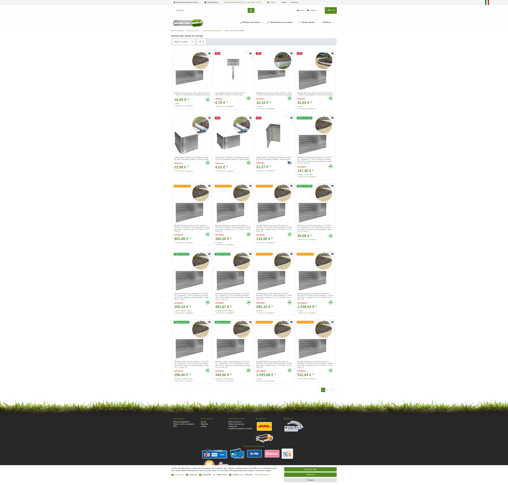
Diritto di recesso (234, 422)
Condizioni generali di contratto (240, 429)
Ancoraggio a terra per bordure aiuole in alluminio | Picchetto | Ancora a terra (230, 94)
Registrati (204, 424)
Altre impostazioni (262, 475)
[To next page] (335, 390)
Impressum (232, 426)
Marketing (207, 475)
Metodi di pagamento (181, 422)
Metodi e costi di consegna (183, 424)
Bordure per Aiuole (251, 22)
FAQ (175, 426)
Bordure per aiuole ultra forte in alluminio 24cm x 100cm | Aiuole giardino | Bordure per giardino (315, 94)
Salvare (310, 480)
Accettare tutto (310, 469)
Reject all (310, 474)
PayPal (236, 475)
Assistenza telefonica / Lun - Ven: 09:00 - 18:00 (244, 2)
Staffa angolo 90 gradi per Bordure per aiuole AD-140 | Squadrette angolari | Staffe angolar (232, 158)
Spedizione (189, 106)
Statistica (193, 475)
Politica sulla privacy (236, 424)
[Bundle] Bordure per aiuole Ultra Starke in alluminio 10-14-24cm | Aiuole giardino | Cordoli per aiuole (192, 228)
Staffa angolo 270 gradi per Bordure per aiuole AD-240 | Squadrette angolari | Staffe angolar (273, 158)
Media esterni (222, 475)
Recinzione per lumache (281, 22)
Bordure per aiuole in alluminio (212, 30)
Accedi (203, 422)
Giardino (327, 22)
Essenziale (180, 475)
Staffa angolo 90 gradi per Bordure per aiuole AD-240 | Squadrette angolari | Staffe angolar (191, 158)
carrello (203, 426)
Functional (249, 475)
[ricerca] (251, 10)
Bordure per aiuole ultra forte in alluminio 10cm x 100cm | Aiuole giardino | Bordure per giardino (274, 94)
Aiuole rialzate (308, 22)
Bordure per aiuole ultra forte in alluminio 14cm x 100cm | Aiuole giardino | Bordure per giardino (192, 94)
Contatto (272, 2)
